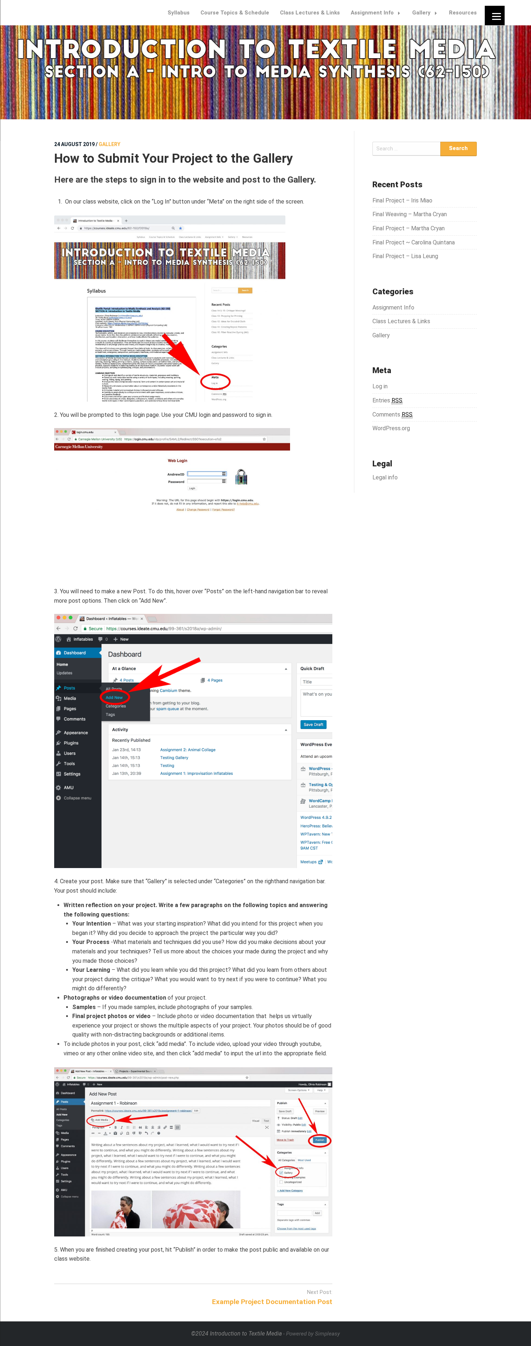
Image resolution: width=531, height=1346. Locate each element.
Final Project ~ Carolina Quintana (413, 242)
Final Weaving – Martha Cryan (409, 214)
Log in (380, 386)
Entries (387, 400)
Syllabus (179, 12)
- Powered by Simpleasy (311, 1333)
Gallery (421, 12)
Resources (463, 12)
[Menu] (495, 15)
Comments (392, 414)
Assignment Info (372, 12)
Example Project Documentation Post (272, 1302)
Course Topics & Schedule (234, 12)
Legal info (385, 477)
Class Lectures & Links (310, 12)
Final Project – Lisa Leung (405, 256)
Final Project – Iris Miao (402, 200)
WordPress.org (391, 428)
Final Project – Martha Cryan (408, 228)
